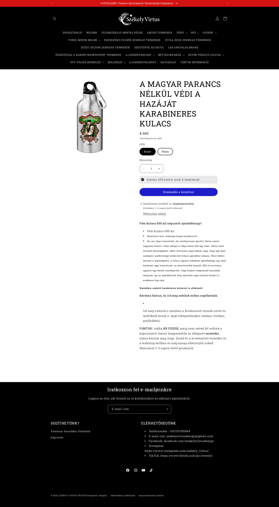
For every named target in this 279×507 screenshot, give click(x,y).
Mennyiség (146, 159)
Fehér (165, 151)
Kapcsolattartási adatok (151, 495)
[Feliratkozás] (167, 409)
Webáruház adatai (154, 213)
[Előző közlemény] (51, 3)
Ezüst (147, 151)
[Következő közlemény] (227, 3)
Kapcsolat (57, 437)
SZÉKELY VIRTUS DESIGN (72, 495)
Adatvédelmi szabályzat (122, 495)
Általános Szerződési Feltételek (70, 431)
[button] (54, 18)
